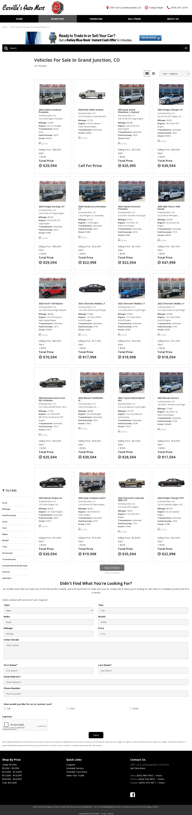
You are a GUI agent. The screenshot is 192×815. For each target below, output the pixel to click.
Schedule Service (75, 768)
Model (101, 616)
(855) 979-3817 (147, 782)
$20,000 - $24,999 (12, 778)
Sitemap (110, 814)
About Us (173, 18)
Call (8, 708)
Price (101, 628)
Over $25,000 (9, 782)
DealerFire (88, 807)
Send (96, 735)
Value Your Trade (75, 775)
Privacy (103, 814)
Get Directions (137, 768)
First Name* (10, 665)
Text (72, 708)
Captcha (7, 716)
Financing (96, 18)
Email (135, 708)
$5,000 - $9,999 (10, 768)
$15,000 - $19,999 (12, 775)
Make (7, 616)
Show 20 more (112, 567)
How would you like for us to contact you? (28, 704)
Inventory (57, 18)
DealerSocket (108, 807)
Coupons (70, 764)
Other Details (11, 639)
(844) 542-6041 (147, 778)
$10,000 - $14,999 (12, 771)
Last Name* (105, 665)
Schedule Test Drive (76, 771)
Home (19, 18)
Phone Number (12, 688)
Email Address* (12, 676)
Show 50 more (112, 572)
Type (6, 604)
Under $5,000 (9, 764)
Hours (159, 775)
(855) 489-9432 (145, 775)
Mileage (8, 628)
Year (101, 604)
